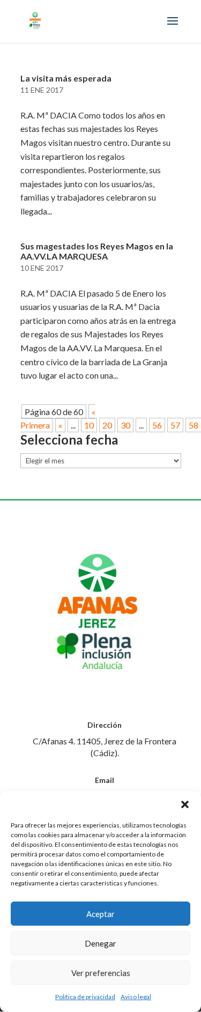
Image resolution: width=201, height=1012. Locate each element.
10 (89, 425)
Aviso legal (136, 997)
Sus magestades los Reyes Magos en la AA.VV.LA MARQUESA (96, 251)
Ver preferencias (100, 973)
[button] (185, 804)
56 (157, 425)
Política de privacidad (85, 997)
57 (175, 425)
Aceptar (100, 914)
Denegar (100, 943)
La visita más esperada (65, 78)
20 (107, 425)
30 (125, 425)
